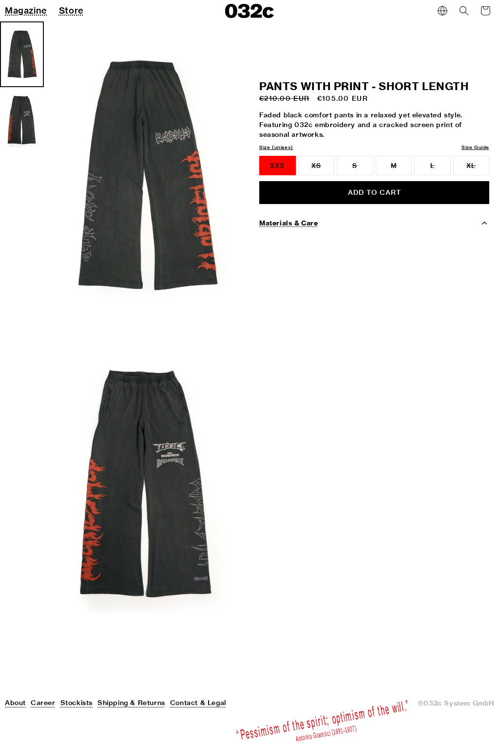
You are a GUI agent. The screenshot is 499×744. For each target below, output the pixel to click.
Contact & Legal (198, 702)
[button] (464, 10)
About (15, 702)
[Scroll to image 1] (22, 54)
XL (477, 168)
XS (322, 168)
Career (43, 702)
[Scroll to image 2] (22, 120)
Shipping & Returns (131, 702)
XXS (277, 165)
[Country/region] (442, 10)
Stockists (76, 702)
